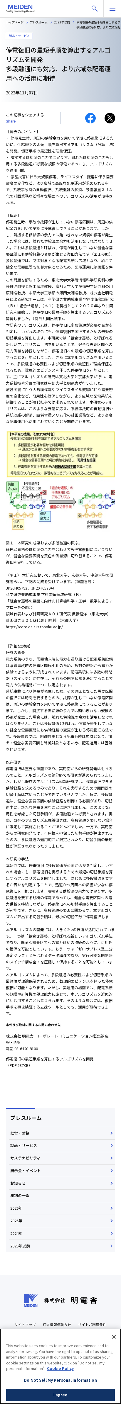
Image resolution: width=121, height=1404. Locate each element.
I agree (60, 1395)
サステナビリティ (25, 1158)
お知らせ (18, 1183)
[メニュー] (112, 8)
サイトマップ (25, 1324)
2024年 (16, 1233)
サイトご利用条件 (92, 1324)
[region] (60, 1366)
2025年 (16, 1220)
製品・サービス (23, 1145)
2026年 (16, 1208)
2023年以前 (20, 1246)
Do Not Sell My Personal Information (60, 1380)
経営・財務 (19, 1133)
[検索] (94, 8)
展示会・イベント (25, 1170)
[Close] (113, 1336)
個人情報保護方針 (57, 1324)
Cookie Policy (60, 1368)
